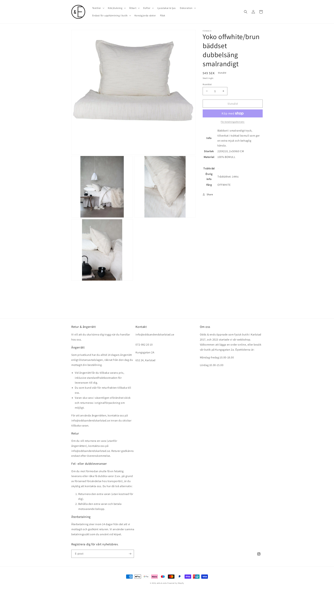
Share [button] (210, 194)
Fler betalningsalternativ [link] (233, 121)
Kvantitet (207, 84)
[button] (98, 8)
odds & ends (162, 583)
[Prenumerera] (130, 554)
